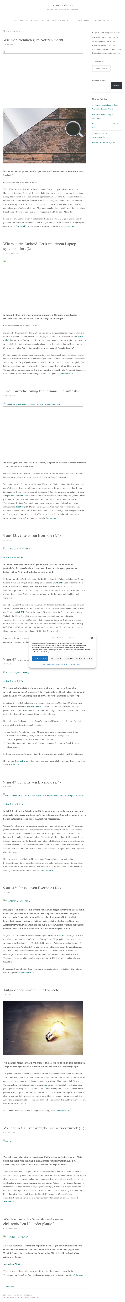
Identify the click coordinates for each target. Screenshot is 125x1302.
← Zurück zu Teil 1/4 (13, 804)
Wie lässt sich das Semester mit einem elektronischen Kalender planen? (33, 1221)
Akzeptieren (40, 658)
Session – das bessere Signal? (103, 142)
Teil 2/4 (20, 612)
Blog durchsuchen (99, 80)
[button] (92, 637)
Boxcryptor (20, 760)
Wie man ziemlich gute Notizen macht (33, 39)
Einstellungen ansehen (78, 658)
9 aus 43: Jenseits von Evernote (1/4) (32, 887)
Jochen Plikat (13, 1264)
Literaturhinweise (34, 20)
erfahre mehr (33, 706)
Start (14, 20)
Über (21, 20)
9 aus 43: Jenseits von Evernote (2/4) (32, 782)
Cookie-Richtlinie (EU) (103, 20)
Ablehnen (56, 658)
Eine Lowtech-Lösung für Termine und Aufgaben (42, 390)
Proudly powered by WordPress (17, 1295)
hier (10, 851)
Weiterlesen (67, 226)
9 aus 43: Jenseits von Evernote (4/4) (32, 535)
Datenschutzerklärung (61, 664)
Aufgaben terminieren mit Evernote (31, 989)
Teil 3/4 (46, 630)
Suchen (116, 85)
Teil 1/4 (58, 582)
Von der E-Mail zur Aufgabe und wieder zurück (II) (43, 1127)
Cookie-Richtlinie (48, 664)
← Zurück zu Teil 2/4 (13, 681)
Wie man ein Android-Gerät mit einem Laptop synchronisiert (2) (39, 246)
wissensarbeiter (62, 5)
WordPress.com (32, 1297)
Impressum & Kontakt (75, 664)
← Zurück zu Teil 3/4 (13, 557)
